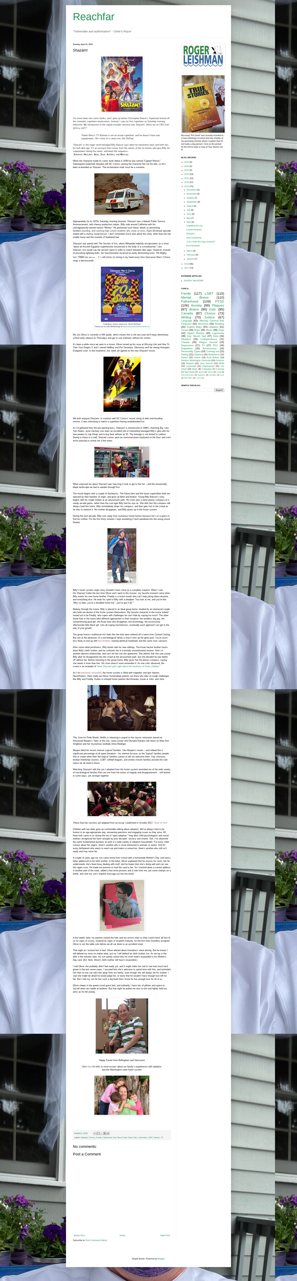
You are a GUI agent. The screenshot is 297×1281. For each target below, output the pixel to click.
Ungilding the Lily (194, 225)
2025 (187, 162)
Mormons (203, 323)
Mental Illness (195, 297)
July (189, 210)
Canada (187, 313)
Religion (190, 363)
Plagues (218, 305)
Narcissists (189, 372)
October (191, 198)
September (192, 202)
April (189, 222)
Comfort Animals (194, 229)
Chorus (92, 1137)
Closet (184, 330)
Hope (130, 1137)
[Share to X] (101, 1133)
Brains (194, 309)
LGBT (150, 1137)
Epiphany (198, 354)
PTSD (219, 301)
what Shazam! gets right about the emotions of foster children (128, 666)
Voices (210, 372)
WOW (221, 363)
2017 (187, 268)
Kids (135, 1137)
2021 (187, 178)
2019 (187, 186)
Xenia (219, 372)
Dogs (221, 330)
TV (162, 1137)
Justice (209, 317)
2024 (187, 166)
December (192, 190)
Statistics (201, 375)
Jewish (197, 357)
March (190, 251)
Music (209, 330)
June (189, 214)
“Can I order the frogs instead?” (200, 242)
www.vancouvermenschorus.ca (136, 326)
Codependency (209, 339)
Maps (194, 369)
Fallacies (220, 360)
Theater (185, 342)
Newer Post (79, 1235)
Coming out (212, 351)
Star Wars (188, 378)
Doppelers (186, 348)
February (191, 255)
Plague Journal (208, 342)
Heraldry (212, 375)
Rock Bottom (213, 357)
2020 (187, 182)
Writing (186, 317)
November (192, 194)
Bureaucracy (210, 348)
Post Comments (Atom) (96, 1240)
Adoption (84, 1137)
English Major (194, 326)
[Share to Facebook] (105, 1133)
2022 (187, 174)
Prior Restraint (193, 245)
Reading (219, 323)
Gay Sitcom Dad (120, 1137)
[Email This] (95, 1133)
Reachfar (93, 16)
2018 (187, 264)
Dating (184, 354)
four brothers (104, 641)
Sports (201, 372)
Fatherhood (107, 1137)
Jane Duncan (206, 363)
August (190, 206)
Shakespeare (208, 366)
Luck (222, 375)
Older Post (165, 1235)
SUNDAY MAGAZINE (194, 280)
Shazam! (190, 233)
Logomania (218, 333)
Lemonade (142, 1137)
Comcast (220, 369)
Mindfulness (214, 354)
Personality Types (190, 351)
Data (215, 336)
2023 (187, 170)
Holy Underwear (194, 238)
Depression (187, 345)
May (189, 218)
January (191, 259)
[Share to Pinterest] (108, 1133)
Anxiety (196, 305)
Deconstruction (187, 375)
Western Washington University (196, 360)
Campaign (207, 369)
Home (122, 1235)
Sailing (198, 378)
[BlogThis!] (98, 1133)
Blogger (161, 1259)
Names (157, 1137)
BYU (215, 345)
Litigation (213, 326)
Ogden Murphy (195, 333)
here (89, 1066)
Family (98, 1137)
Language (186, 320)
